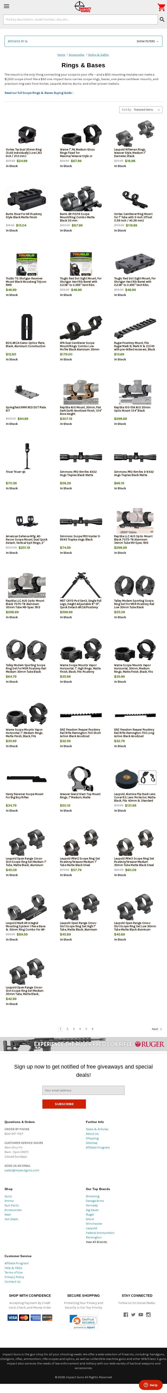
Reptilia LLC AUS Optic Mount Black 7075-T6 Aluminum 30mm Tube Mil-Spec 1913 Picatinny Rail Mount (25, 605)
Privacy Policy (14, 1277)
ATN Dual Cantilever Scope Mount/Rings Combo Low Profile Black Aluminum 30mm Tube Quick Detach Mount (80, 347)
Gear (8, 1214)
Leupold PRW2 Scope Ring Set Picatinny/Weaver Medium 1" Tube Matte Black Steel (80, 862)
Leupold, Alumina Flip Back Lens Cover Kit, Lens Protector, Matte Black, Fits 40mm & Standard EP (135, 798)
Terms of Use (14, 1272)
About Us (92, 1134)
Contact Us (13, 1281)
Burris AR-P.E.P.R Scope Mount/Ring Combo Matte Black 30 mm (77, 217)
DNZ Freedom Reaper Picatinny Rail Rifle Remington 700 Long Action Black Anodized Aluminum (134, 734)
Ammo (9, 1201)
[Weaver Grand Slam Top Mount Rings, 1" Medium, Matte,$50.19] (81, 779)
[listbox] (147, 109)
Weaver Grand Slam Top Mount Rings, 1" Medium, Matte (80, 795)
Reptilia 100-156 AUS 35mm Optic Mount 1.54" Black (132, 409)
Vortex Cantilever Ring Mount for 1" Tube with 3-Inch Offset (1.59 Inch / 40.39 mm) (133, 217)
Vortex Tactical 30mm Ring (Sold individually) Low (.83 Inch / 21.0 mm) (24, 153)
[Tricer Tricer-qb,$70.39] (26, 457)
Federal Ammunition (100, 1233)
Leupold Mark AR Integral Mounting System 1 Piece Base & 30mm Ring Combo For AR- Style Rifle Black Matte (25, 927)
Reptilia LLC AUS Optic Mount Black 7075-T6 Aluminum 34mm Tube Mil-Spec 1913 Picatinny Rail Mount (133, 541)
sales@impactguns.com (22, 1170)
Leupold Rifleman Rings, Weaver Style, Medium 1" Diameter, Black (130, 153)
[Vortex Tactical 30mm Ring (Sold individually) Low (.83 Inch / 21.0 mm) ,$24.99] (26, 135)
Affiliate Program (98, 1147)
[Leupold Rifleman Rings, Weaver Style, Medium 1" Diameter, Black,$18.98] (135, 135)
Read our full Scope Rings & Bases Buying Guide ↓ (39, 93)
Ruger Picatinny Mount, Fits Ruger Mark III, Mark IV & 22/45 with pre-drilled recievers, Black (134, 346)
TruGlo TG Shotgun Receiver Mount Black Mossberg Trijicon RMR (26, 282)
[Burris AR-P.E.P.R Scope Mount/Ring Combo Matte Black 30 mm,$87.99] (81, 199)
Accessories (13, 1210)
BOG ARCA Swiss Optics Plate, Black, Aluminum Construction (25, 344)
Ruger (90, 1214)
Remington (94, 1237)
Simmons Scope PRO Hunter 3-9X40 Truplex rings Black (80, 538)
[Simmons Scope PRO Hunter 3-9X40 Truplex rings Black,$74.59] (81, 521)
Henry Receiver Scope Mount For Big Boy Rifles (24, 795)
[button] (83, 41)
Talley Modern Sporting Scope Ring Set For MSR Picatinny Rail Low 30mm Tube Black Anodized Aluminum (134, 605)
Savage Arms (95, 1201)
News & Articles (97, 1129)
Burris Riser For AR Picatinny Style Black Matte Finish (24, 215)
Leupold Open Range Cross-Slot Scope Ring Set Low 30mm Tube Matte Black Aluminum (135, 926)
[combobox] (80, 19)
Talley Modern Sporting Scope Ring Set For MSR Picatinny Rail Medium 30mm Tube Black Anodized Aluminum (26, 670)
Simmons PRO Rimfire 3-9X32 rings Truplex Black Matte (134, 473)
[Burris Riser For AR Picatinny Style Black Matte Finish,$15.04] (26, 199)
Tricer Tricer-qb (15, 471)
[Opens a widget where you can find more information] (151, 1385)
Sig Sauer (92, 1210)
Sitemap (92, 1143)
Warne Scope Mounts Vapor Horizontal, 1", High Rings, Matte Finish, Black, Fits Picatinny (80, 668)
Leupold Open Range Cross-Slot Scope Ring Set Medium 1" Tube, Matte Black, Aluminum (26, 862)
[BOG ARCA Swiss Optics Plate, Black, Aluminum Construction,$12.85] (26, 328)
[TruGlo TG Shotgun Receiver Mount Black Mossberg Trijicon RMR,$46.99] (26, 264)
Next (155, 1029)
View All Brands (96, 1242)
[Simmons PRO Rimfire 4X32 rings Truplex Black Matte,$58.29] (81, 457)
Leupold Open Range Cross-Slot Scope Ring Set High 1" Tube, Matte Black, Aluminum (78, 926)
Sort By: (127, 109)
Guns (8, 1196)
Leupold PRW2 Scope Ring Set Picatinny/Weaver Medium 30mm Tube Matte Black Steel (134, 862)
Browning (92, 1196)
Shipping (92, 1138)
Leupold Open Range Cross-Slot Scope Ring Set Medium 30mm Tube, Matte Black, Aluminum (25, 992)
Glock (90, 1219)
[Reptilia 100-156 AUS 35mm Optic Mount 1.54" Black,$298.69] (135, 392)
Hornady (92, 1205)
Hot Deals (11, 1219)
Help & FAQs (13, 1268)
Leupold (91, 1228)
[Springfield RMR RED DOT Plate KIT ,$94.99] (26, 392)
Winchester (94, 1224)
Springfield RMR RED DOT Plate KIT (26, 409)
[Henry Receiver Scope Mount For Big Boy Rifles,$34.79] (26, 779)
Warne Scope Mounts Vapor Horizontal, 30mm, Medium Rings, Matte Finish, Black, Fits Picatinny (133, 670)
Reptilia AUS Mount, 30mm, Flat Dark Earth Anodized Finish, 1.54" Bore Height (81, 410)
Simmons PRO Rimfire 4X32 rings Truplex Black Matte (78, 473)
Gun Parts (12, 1205)
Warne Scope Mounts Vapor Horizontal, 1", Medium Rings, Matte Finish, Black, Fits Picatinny (24, 734)
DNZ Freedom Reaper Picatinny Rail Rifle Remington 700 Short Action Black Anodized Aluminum (80, 734)
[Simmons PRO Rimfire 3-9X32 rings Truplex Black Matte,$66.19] (135, 457)
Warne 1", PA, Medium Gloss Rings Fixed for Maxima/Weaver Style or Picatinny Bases (77, 154)
